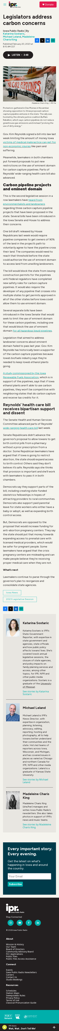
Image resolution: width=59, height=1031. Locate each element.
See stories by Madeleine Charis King (37, 826)
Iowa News (12, 592)
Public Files (11, 956)
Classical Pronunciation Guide (21, 1002)
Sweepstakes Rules (15, 995)
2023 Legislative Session (20, 599)
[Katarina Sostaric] (13, 628)
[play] (5, 1027)
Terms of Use (12, 1000)
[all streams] (55, 1027)
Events (9, 969)
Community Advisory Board (20, 951)
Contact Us (11, 977)
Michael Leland (12, 36)
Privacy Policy (13, 997)
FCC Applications (14, 954)
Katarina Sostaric (14, 33)
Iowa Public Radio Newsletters (21, 972)
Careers (10, 974)
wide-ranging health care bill (20, 428)
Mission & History (15, 944)
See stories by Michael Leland (35, 781)
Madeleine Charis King (36, 796)
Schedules (11, 990)
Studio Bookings (14, 979)
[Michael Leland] (13, 712)
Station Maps (12, 993)
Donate (49, 4)
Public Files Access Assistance (21, 958)
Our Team (11, 946)
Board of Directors (15, 949)
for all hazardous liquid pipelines (32, 330)
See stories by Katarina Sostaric (36, 693)
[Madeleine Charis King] (13, 800)
